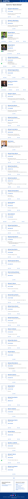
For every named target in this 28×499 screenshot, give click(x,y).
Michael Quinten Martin (13, 260)
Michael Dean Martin (12, 249)
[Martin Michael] (4, 216)
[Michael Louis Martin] (4, 469)
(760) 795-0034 (10, 343)
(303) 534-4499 (10, 445)
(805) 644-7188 (10, 120)
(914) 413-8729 (10, 60)
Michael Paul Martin (12, 105)
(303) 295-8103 (10, 205)
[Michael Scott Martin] (4, 84)
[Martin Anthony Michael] (4, 274)
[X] (16, 495)
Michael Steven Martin (13, 306)
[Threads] (14, 495)
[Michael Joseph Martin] (4, 239)
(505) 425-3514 (10, 275)
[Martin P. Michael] (4, 411)
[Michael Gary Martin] (4, 168)
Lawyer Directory (4, 2)
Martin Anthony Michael (13, 272)
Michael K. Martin (12, 283)
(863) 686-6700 (10, 48)
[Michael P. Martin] (4, 456)
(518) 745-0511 (10, 309)
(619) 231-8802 (10, 355)
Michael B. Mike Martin (13, 8)
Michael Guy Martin (12, 178)
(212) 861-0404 (10, 411)
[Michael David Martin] (4, 228)
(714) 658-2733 (10, 193)
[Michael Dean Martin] (4, 252)
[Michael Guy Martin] (4, 180)
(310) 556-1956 (10, 156)
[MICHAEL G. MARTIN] (4, 445)
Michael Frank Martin (13, 129)
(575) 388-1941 (10, 264)
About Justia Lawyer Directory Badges (20, 484)
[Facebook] (12, 495)
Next (14, 478)
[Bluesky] (15, 495)
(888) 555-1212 (10, 400)
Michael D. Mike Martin (13, 20)
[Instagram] (13, 495)
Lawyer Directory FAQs (19, 485)
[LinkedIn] (10, 495)
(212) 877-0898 (10, 297)
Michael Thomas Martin (13, 190)
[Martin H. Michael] (4, 331)
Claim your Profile (18, 486)
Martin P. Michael (12, 408)
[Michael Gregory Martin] (4, 72)
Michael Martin (11, 32)
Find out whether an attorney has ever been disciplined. (6, 485)
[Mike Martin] (4, 143)
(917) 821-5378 (10, 331)
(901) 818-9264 (10, 423)
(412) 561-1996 (10, 389)
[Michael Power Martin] (4, 156)
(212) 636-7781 (10, 377)
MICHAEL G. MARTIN (12, 442)
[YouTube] (11, 495)
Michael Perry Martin (13, 397)
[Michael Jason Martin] (4, 422)
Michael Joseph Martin (13, 236)
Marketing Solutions (14, 497)
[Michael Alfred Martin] (4, 365)
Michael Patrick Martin (13, 57)
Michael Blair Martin (12, 340)
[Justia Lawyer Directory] (6, 1)
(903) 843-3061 (10, 23)
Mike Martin (10, 141)
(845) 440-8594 (10, 365)
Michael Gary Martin (12, 166)
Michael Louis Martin (13, 466)
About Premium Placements (20, 487)
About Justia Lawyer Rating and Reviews (20, 489)
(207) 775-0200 (10, 286)
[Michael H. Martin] (4, 96)
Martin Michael (11, 214)
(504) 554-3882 (10, 469)
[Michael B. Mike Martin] (4, 11)
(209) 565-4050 (10, 84)
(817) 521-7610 (10, 96)
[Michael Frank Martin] (4, 132)
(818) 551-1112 (10, 180)
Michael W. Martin (12, 374)
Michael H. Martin (12, 93)
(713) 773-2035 (10, 11)
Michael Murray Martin (13, 294)
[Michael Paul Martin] (4, 108)
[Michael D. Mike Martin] (4, 23)
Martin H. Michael (12, 329)
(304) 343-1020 (10, 434)
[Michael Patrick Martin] (4, 60)
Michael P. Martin (12, 454)
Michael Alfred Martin (13, 363)
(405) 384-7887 (10, 457)
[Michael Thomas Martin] (4, 193)
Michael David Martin (13, 225)
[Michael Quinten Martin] (4, 263)
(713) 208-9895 (10, 108)
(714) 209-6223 (10, 239)
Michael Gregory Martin (13, 70)
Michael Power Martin (13, 153)
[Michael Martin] (4, 35)
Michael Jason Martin (13, 420)
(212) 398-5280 (10, 217)
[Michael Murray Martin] (4, 297)
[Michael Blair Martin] (4, 342)
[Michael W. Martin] (4, 377)
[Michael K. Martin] (4, 286)
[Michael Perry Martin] (4, 400)
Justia (0, 2)
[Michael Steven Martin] (4, 308)
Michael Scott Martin (12, 81)
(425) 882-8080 (10, 252)
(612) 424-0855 (10, 35)
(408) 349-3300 (10, 132)
